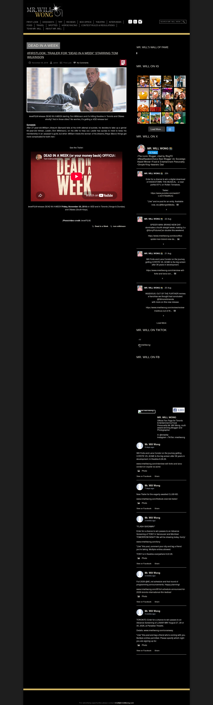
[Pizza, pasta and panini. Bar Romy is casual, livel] (143, 106)
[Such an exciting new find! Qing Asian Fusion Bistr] (167, 106)
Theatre (100, 22)
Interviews (115, 22)
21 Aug (168, 253)
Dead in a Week (101, 226)
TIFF (60, 22)
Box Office (86, 22)
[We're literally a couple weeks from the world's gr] (167, 81)
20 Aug (168, 287)
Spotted (53, 25)
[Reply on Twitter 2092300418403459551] (147, 209)
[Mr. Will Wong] (146, 411)
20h (166, 173)
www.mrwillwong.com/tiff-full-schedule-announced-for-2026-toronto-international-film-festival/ (160, 590)
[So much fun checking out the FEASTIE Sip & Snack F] (155, 93)
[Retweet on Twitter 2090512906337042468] (152, 316)
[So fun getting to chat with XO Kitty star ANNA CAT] (180, 93)
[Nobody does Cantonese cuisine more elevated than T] (180, 106)
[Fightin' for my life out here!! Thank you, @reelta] (180, 81)
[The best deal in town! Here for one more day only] (180, 118)
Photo (144, 470)
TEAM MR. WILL (34, 29)
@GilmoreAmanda (165, 299)
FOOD (29, 25)
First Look (32, 22)
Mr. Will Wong (152, 444)
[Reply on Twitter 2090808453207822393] (147, 278)
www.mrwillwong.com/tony (148, 541)
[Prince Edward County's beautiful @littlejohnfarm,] (155, 118)
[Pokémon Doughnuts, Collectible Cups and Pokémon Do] (143, 118)
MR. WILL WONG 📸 (153, 173)
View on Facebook (143, 476)
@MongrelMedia (166, 204)
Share (157, 476)
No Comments (83, 62)
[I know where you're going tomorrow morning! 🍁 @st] (143, 81)
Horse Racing (69, 25)
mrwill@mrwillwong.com (124, 702)
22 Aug (168, 218)
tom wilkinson (119, 226)
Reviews (71, 22)
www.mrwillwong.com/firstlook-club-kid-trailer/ (157, 498)
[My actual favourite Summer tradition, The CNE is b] (167, 93)
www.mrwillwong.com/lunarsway (158, 630)
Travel (40, 25)
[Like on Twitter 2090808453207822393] (158, 278)
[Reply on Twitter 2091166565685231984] (147, 244)
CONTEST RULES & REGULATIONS (98, 25)
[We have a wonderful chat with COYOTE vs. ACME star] (155, 106)
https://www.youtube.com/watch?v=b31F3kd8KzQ (165, 194)
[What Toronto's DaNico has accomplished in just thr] (143, 93)
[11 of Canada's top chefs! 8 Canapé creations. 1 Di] (167, 118)
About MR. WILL (54, 29)
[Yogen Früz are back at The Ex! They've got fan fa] (155, 81)
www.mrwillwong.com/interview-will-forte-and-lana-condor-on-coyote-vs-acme (159, 465)
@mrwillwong (144, 344)
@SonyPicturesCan (155, 230)
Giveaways (48, 22)
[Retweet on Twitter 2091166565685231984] (152, 244)
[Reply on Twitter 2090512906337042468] (147, 316)
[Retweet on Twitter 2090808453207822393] (152, 278)
